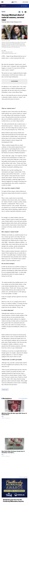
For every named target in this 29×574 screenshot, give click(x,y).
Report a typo (5, 389)
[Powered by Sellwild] (25, 477)
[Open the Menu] (2, 2)
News (3, 11)
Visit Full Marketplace (23, 398)
